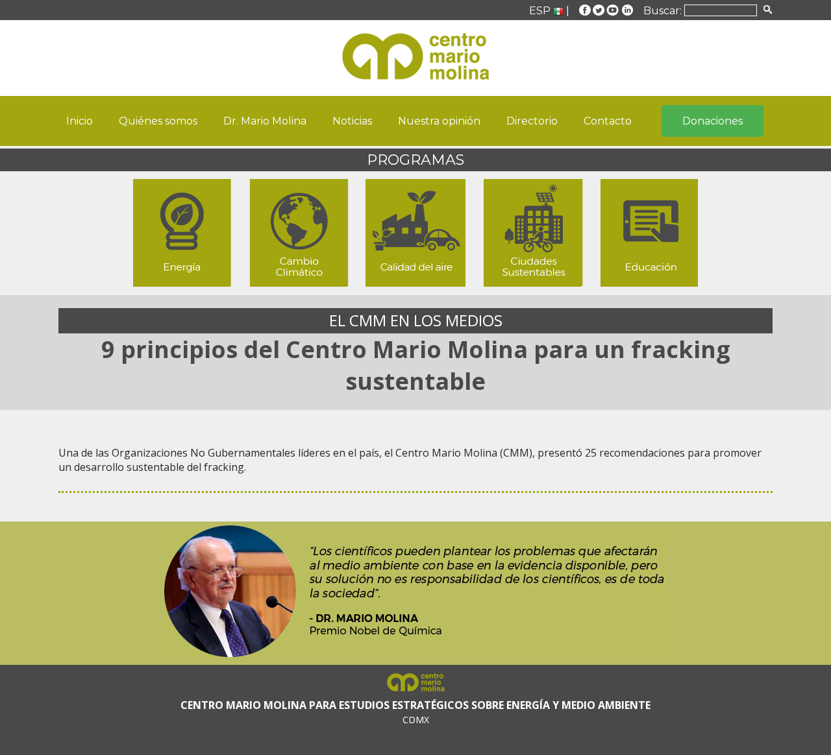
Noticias (352, 121)
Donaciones (712, 121)
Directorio (532, 121)
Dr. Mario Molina (264, 121)
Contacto (608, 121)
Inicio (79, 121)
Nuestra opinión (439, 121)
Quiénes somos (158, 121)
